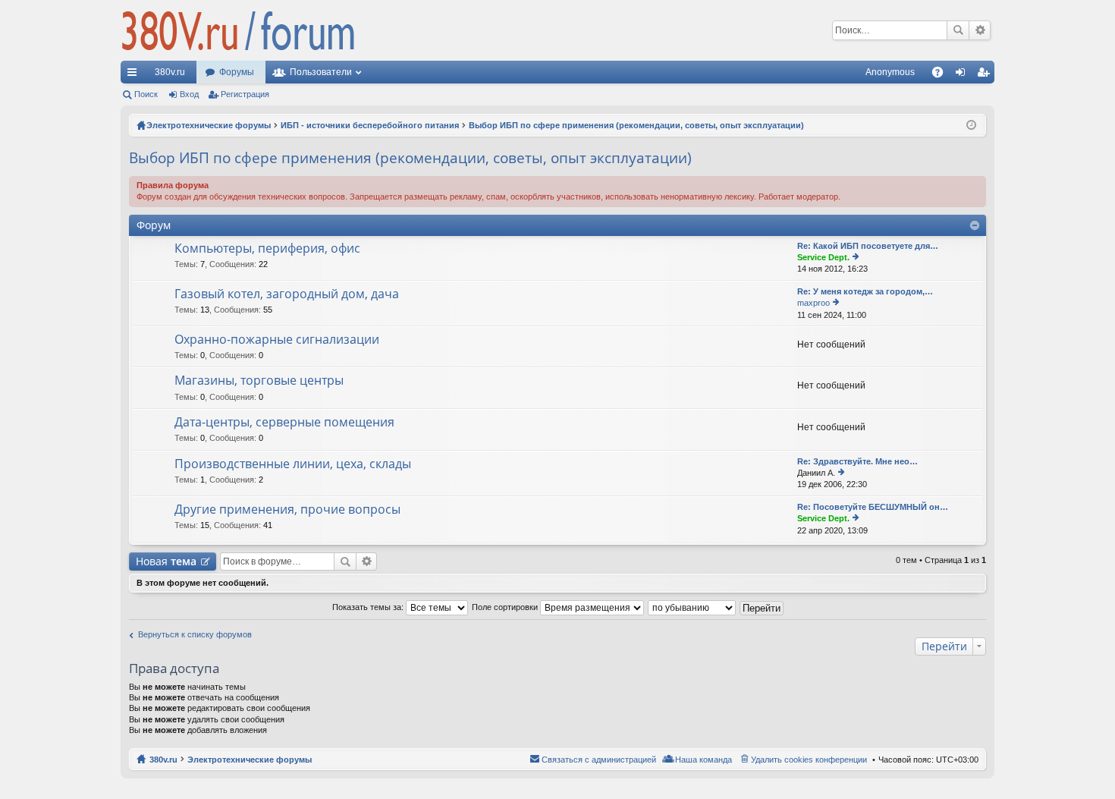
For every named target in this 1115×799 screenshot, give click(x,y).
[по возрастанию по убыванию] (692, 607)
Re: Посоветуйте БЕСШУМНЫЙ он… (872, 506)
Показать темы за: (369, 607)
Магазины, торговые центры (259, 380)
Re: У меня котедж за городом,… (865, 291)
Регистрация (245, 94)
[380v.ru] (238, 30)
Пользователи (321, 72)
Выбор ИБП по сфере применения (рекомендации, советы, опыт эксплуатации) (410, 158)
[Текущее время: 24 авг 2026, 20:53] (971, 125)
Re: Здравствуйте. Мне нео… (857, 461)
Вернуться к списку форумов (195, 634)
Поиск (958, 30)
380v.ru (170, 72)
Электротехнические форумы (249, 759)
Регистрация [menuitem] (986, 75)
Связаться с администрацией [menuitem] (599, 759)
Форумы (236, 72)
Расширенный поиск (979, 30)
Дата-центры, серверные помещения (284, 422)
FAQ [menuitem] (942, 75)
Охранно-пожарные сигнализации (276, 340)
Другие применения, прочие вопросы (287, 509)
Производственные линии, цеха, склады (292, 464)
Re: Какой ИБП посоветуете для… (867, 245)
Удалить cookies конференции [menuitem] (809, 759)
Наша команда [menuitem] (703, 759)
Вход (189, 94)
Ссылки (135, 75)
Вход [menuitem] (964, 75)
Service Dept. (823, 257)
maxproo (813, 302)
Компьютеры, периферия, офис (267, 248)
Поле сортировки (506, 607)
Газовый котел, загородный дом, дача (286, 294)
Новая (166, 561)
